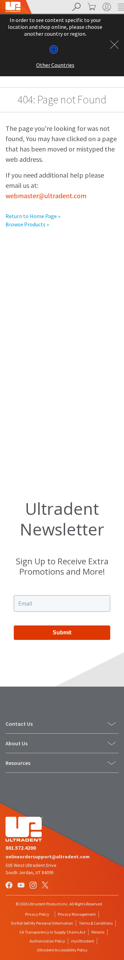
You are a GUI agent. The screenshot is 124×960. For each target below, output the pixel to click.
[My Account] (106, 7)
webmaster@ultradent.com (46, 195)
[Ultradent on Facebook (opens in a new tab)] (10, 886)
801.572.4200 (21, 847)
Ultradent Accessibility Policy (62, 949)
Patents (97, 932)
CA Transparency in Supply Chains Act (52, 932)
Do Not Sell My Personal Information (42, 923)
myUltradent (82, 941)
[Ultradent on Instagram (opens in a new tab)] (34, 886)
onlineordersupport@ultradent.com (48, 857)
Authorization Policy (47, 941)
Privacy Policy (37, 914)
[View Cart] (91, 7)
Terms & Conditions (96, 923)
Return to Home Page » (33, 216)
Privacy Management (77, 914)
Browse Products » (27, 224)
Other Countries (55, 65)
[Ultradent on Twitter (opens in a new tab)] (46, 886)
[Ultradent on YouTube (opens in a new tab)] (22, 886)
